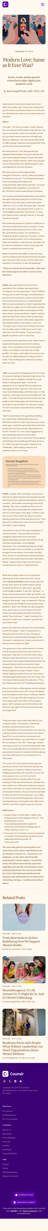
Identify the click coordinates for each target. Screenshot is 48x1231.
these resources (30, 1211)
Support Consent (10, 1176)
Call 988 (13, 1211)
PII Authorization (9, 1172)
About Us (6, 1130)
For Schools (7, 1111)
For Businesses (9, 1115)
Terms (5, 1168)
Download (6, 1149)
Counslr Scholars (9, 1153)
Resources (7, 1133)
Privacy (5, 1164)
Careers (5, 1145)
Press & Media (8, 1137)
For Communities (9, 1119)
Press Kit (6, 1141)
